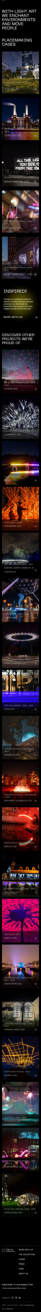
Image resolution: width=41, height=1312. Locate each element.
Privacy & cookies (12, 1305)
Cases (22, 1259)
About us (23, 1274)
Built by (7, 1308)
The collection (27, 1254)
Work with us (26, 1250)
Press (21, 1264)
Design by (27, 1305)
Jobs (21, 1269)
